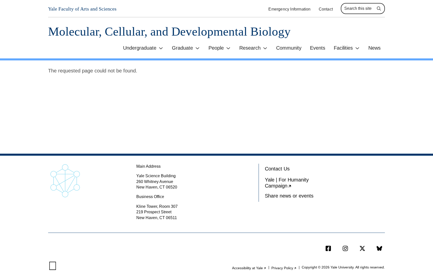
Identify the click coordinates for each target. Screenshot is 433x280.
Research (250, 48)
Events (317, 48)
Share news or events (289, 196)
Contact (326, 9)
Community (288, 48)
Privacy (284, 268)
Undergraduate (139, 48)
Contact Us (277, 168)
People (216, 48)
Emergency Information (289, 9)
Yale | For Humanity (293, 184)
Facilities (343, 48)
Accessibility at (249, 268)
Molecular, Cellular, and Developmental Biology (169, 31)
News (374, 48)
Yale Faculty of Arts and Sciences (82, 9)
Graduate (182, 48)
